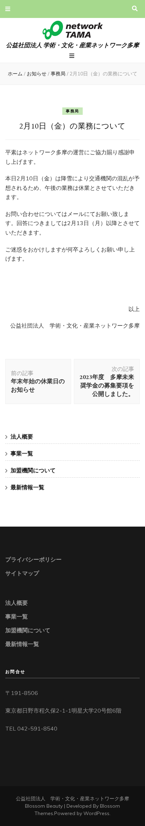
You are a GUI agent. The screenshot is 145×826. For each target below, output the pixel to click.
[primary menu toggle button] (72, 56)
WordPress (96, 813)
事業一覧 (22, 453)
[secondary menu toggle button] (7, 9)
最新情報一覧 (27, 487)
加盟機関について (33, 470)
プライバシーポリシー (33, 559)
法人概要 (22, 436)
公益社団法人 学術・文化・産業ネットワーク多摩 (72, 45)
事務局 (72, 110)
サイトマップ (22, 573)
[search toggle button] (135, 8)
